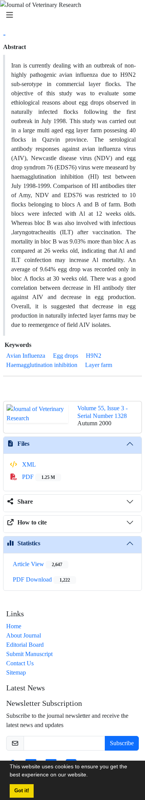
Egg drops (65, 355)
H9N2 (93, 355)
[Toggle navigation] (70, 15)
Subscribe (122, 743)
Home (13, 626)
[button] (90, 776)
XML (28, 464)
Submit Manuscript (29, 654)
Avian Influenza (25, 355)
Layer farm (98, 365)
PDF (37, 476)
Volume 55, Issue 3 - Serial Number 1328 (102, 411)
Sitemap (16, 672)
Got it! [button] (21, 790)
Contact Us (20, 663)
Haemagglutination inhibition (41, 365)
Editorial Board (25, 644)
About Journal (23, 635)
